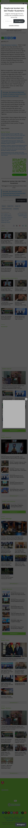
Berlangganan (19, 21)
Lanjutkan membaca (14, 25)
